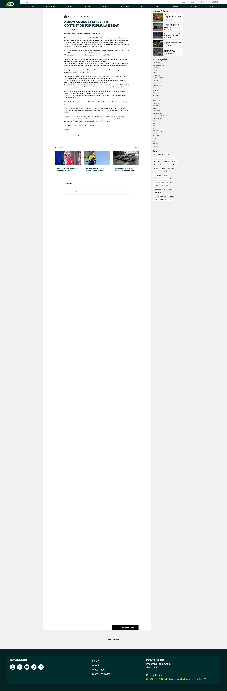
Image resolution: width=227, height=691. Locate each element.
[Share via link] (78, 136)
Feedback (152, 667)
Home (95, 661)
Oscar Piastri (157, 192)
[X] (19, 667)
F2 (174, 165)
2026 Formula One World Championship (165, 161)
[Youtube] (26, 667)
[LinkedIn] (41, 667)
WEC (164, 179)
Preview (165, 158)
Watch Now (98, 669)
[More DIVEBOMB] (138, 674)
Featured (169, 182)
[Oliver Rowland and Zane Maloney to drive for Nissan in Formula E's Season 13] (68, 158)
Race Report (157, 189)
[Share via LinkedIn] (73, 136)
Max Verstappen (165, 172)
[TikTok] (34, 667)
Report (166, 175)
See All (137, 147)
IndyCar (160, 154)
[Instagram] (12, 667)
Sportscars (171, 168)
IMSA (169, 179)
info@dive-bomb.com (158, 663)
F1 (154, 154)
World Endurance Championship (163, 199)
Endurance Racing (159, 182)
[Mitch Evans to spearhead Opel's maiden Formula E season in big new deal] (97, 158)
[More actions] (129, 17)
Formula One (164, 185)
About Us (97, 665)
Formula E (68, 125)
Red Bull (171, 196)
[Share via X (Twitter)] (69, 136)
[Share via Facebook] (65, 136)
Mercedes (157, 179)
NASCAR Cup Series (160, 196)
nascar (156, 172)
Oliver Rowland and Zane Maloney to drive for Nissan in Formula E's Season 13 (67, 169)
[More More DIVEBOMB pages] (219, 2)
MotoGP (156, 168)
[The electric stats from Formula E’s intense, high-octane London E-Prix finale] (126, 158)
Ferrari (156, 185)
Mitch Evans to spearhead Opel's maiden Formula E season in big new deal (96, 169)
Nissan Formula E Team (80, 125)
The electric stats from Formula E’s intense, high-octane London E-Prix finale (125, 169)
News (163, 168)
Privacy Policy (154, 675)
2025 (167, 154)
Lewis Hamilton (168, 189)
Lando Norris (157, 175)
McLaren (167, 165)
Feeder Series (158, 165)
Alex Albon (93, 125)
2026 (172, 158)
